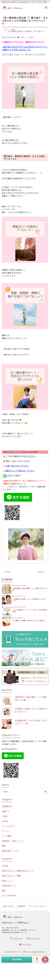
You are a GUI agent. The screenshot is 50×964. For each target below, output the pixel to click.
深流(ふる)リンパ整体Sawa (21, 952)
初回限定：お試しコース (12, 841)
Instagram (34, 938)
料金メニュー (7, 881)
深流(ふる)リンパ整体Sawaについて (18, 871)
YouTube (26, 944)
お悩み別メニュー (9, 886)
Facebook (17, 938)
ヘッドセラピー (8, 826)
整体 (4, 846)
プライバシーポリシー (38, 906)
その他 (5, 821)
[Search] (45, 792)
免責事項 (21, 906)
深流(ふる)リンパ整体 (11, 876)
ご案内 (22, 37)
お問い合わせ (8, 906)
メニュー (6, 831)
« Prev (7, 572)
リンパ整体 (29, 37)
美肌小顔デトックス (10, 851)
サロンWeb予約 (9, 896)
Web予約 (16, 959)
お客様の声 (7, 806)
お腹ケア (6, 811)
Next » (41, 572)
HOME (5, 866)
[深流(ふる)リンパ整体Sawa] (12, 7)
